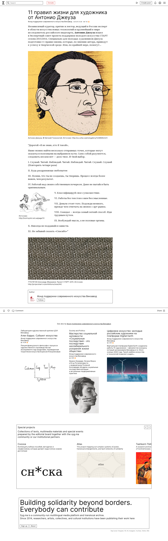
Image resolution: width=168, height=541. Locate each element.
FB (125, 531)
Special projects (26, 427)
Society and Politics (77, 331)
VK (127, 531)
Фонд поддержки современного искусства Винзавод (50, 21)
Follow (41, 300)
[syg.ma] (3, 2)
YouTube (138, 531)
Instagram (132, 531)
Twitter (144, 531)
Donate (51, 3)
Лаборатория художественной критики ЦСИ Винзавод (39, 332)
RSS (148, 531)
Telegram (121, 531)
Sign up (24, 526)
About (33, 526)
